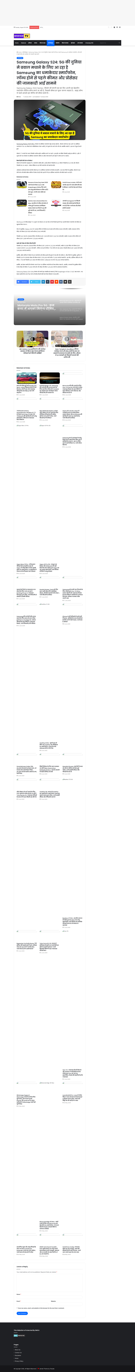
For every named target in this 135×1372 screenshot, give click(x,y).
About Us (17, 1349)
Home (17, 43)
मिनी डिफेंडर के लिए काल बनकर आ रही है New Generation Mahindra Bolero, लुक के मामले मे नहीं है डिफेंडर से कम (50, 769)
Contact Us (18, 1352)
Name (19, 1294)
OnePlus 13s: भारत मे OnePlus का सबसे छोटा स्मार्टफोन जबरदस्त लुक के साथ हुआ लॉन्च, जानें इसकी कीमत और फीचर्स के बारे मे (50, 794)
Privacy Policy (19, 1361)
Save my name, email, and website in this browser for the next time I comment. (41, 1308)
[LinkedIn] (43, 282)
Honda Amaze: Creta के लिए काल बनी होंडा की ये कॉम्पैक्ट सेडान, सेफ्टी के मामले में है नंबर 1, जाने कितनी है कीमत (49, 592)
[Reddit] (56, 282)
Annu (19, 96)
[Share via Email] (65, 282)
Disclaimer (18, 1355)
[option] (50, 306)
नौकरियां (57, 43)
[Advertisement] (55, 13)
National (23, 43)
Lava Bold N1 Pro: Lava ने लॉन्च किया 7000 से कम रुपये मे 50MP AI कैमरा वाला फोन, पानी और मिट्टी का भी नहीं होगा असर (72, 1097)
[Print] (70, 282)
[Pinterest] (52, 282)
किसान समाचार (65, 43)
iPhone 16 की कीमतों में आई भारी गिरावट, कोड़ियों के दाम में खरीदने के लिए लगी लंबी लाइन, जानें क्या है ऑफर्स (72, 619)
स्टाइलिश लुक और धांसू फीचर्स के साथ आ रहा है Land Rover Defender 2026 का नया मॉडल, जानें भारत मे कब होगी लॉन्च (26, 1249)
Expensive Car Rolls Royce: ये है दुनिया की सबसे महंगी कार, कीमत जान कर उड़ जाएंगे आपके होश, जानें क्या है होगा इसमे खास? (27, 946)
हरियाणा (30, 43)
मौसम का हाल (42, 43)
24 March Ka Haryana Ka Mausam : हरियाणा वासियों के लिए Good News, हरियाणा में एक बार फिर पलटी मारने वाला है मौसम (69, 27)
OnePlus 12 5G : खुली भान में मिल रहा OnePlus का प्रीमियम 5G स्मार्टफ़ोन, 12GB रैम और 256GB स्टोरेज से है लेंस (49, 745)
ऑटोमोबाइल (50, 43)
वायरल (35, 43)
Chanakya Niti (89, 43)
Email (19, 1301)
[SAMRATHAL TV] (22, 36)
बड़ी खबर (73, 43)
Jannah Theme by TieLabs (46, 1368)
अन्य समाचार (80, 43)
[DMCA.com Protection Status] (19, 1336)
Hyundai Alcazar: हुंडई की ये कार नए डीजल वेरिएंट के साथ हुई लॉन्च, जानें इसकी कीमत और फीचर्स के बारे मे (73, 769)
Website (53, 1301)
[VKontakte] (61, 282)
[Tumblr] (48, 282)
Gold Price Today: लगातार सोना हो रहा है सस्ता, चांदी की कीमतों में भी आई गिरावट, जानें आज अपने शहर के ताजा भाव (72, 1249)
